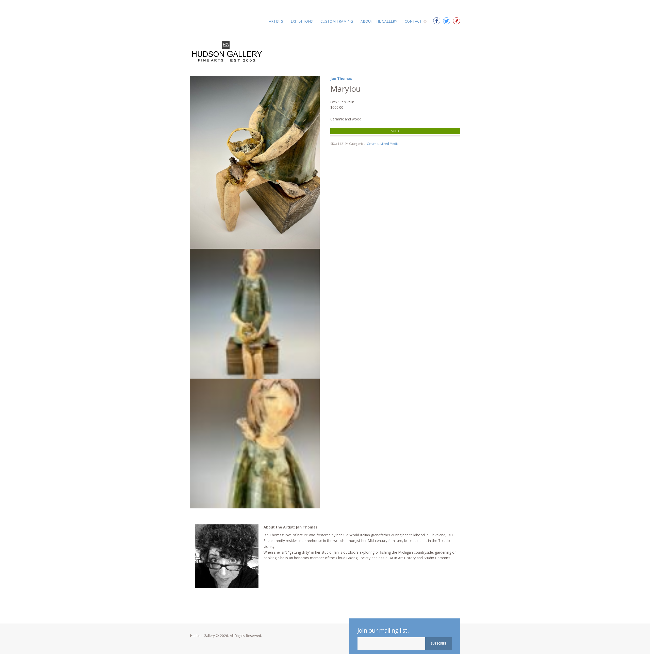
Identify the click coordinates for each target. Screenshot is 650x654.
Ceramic (373, 144)
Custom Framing (336, 21)
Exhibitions (302, 21)
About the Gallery (379, 21)
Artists (276, 21)
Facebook (436, 21)
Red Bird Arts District (456, 21)
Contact (413, 21)
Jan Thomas (341, 78)
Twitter (446, 21)
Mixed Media (389, 144)
